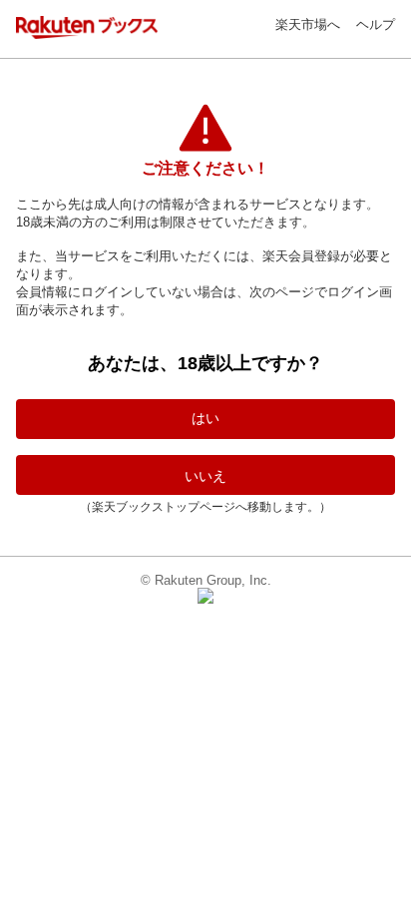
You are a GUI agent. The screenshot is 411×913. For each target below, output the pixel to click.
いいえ (205, 476)
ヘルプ (375, 24)
